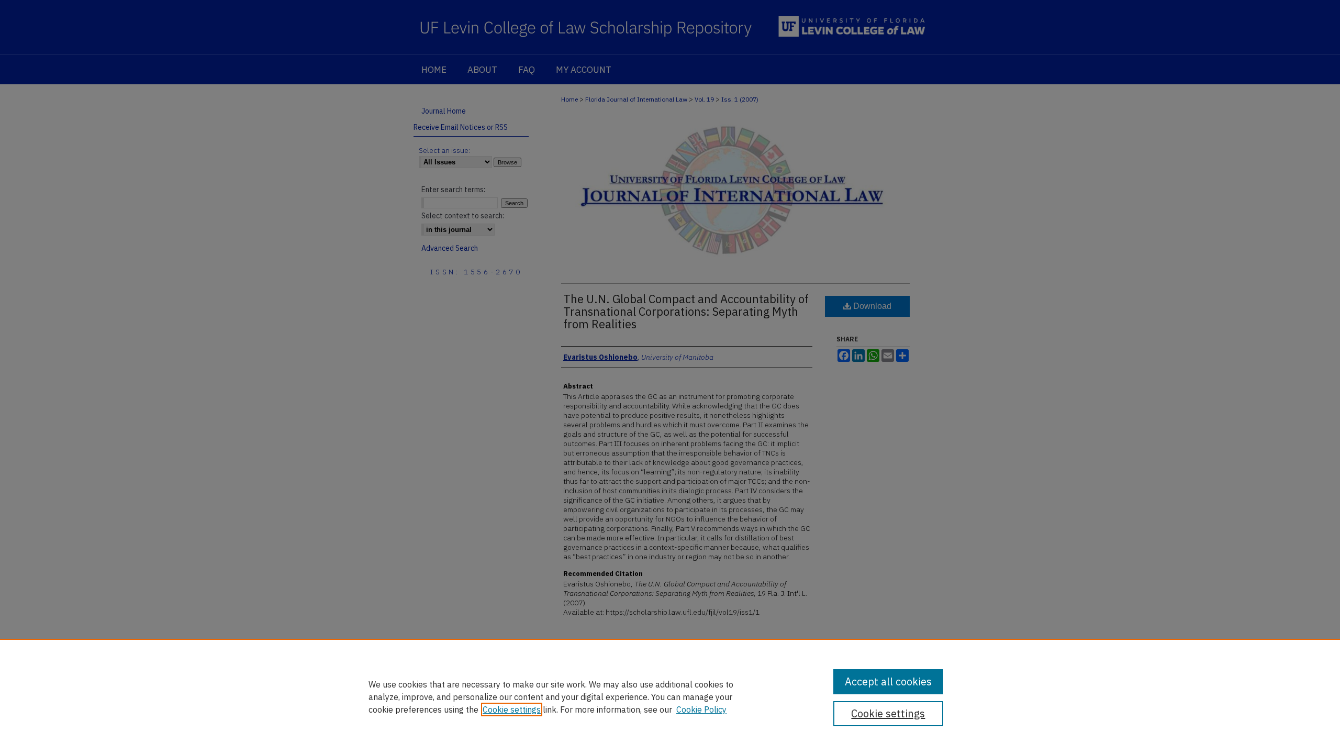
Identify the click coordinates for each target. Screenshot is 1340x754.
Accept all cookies (888, 681)
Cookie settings (512, 709)
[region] (670, 696)
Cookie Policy (701, 709)
